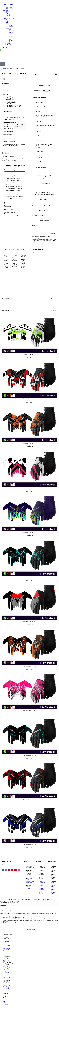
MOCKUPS (6, 47)
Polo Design (6, 961)
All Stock (8, 6)
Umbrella (11, 36)
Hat (10, 39)
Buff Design (6, 960)
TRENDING (6, 46)
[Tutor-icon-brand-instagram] (6, 870)
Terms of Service (53, 874)
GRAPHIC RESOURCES (9, 18)
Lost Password (41, 869)
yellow (33, 241)
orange (48, 240)
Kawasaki (11, 26)
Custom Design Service (29, 875)
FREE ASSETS (7, 44)
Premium (46, 239)
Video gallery (41, 878)
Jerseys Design (6, 937)
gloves (34, 240)
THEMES (5, 10)
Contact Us (42, 867)
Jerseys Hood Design (8, 963)
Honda (11, 25)
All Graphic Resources (11, 8)
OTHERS (8, 28)
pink (51, 240)
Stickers (11, 42)
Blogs (52, 867)
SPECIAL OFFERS (8, 43)
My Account (6, 266)
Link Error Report (41, 872)
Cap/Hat (11, 32)
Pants (7, 21)
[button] (29, 2)
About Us (53, 866)
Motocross (8, 14)
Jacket (10, 35)
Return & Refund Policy (53, 877)
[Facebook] (3, 870)
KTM (4, 997)
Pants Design (6, 938)
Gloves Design (36, 238)
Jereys (7, 19)
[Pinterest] (9, 870)
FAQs (40, 866)
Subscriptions (30, 869)
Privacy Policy (53, 871)
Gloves (11, 37)
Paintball (8, 17)
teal (54, 240)
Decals (7, 24)
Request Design (29, 871)
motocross (42, 240)
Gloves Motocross (45, 238)
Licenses (29, 866)
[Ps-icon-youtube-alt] (12, 870)
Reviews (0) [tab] (7, 90)
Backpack (11, 30)
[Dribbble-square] (19, 870)
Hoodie (11, 40)
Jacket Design (6, 941)
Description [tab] (7, 88)
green (37, 240)
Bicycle (8, 11)
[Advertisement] (29, 285)
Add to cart (29, 357)
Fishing (8, 15)
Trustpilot (53, 233)
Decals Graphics (7, 942)
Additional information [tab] (17, 88)
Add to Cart (3, 905)
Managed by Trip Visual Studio (43, 899)
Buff (10, 29)
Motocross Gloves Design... (29, 354)
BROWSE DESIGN (8, 4)
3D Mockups (30, 867)
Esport (7, 13)
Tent (10, 33)
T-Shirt (8, 22)
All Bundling (9, 7)
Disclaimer (53, 869)
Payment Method (41, 875)
